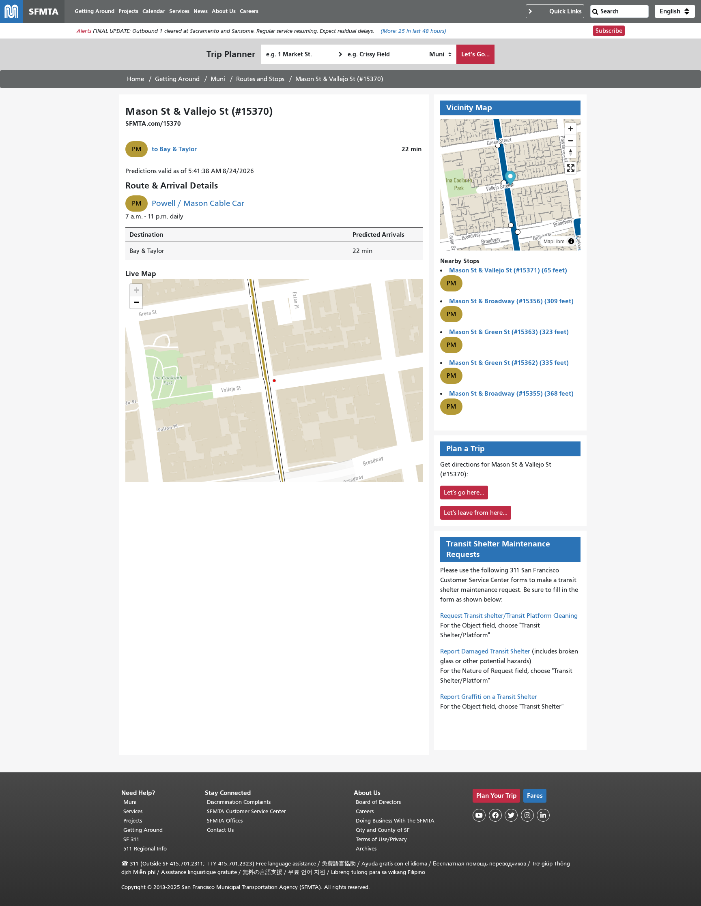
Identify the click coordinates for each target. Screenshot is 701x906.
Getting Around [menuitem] (94, 11)
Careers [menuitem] (249, 11)
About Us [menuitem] (224, 11)
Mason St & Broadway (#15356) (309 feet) (511, 301)
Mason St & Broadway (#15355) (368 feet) (511, 393)
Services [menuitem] (179, 11)
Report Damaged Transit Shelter (485, 651)
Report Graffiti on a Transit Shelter (488, 696)
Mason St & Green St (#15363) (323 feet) (509, 332)
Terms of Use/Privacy (381, 839)
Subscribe (609, 30)
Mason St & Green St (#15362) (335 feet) (509, 362)
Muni (218, 79)
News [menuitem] (201, 11)
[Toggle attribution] (571, 241)
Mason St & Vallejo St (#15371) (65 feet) (508, 270)
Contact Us (220, 830)
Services (132, 811)
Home (135, 79)
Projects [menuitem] (128, 11)
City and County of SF (383, 830)
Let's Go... (475, 54)
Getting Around (177, 79)
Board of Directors (378, 802)
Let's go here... (464, 492)
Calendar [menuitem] (153, 11)
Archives (366, 848)
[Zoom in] (570, 129)
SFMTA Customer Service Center (246, 811)
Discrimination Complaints (239, 802)
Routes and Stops (260, 79)
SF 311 (131, 839)
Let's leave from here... (475, 512)
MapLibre (554, 241)
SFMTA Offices (225, 820)
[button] (675, 11)
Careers (365, 811)
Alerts (84, 31)
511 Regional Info (145, 848)
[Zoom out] (570, 140)
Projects (132, 820)
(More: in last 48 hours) (413, 31)
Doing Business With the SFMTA (395, 820)
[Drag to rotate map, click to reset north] (570, 152)
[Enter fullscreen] (570, 168)
